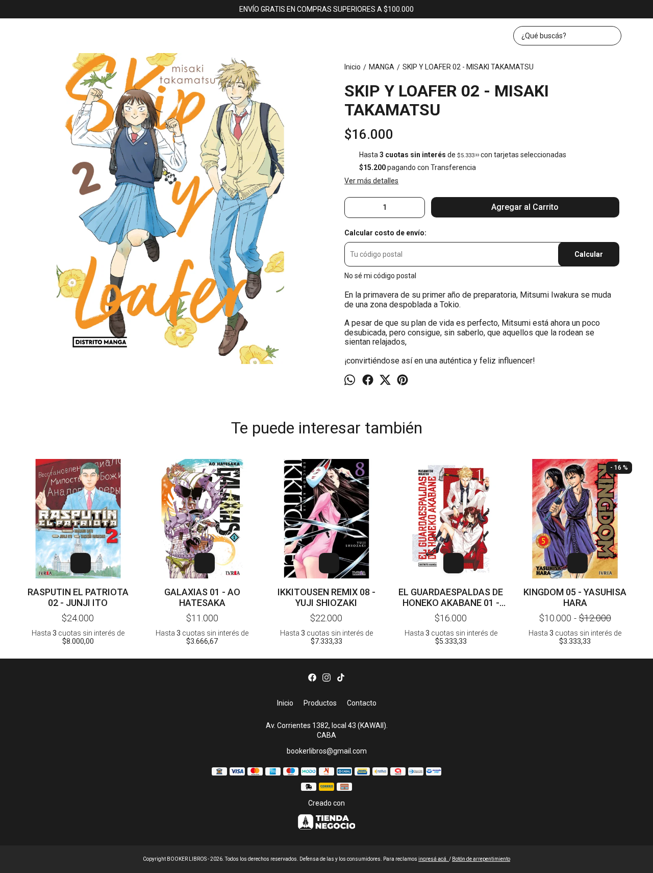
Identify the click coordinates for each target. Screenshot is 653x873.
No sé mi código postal (380, 276)
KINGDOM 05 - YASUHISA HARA (574, 597)
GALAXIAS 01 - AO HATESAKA (202, 597)
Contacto (361, 703)
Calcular (588, 254)
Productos (320, 703)
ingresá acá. (433, 859)
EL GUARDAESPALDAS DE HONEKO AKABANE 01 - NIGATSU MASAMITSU (450, 597)
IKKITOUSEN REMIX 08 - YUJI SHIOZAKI (326, 597)
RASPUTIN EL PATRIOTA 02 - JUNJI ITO (78, 597)
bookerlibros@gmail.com (327, 751)
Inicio (285, 703)
